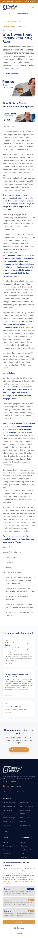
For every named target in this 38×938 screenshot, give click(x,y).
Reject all (19, 934)
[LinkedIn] (18, 791)
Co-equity (6, 831)
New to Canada (8, 821)
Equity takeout (25, 810)
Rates (23, 842)
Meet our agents (8, 846)
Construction (7, 825)
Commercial (24, 821)
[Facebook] (4, 791)
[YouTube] (22, 791)
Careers (5, 850)
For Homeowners (8, 1)
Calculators (24, 846)
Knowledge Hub (11, 12)
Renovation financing (10, 814)
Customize (20, 928)
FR (33, 1)
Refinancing (24, 802)
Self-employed (7, 810)
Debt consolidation (26, 806)
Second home (25, 818)
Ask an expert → (18, 750)
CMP (11, 547)
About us (5, 842)
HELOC (22, 814)
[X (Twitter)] (9, 791)
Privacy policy (7, 881)
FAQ (22, 853)
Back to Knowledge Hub (13, 21)
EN (29, 1)
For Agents (18, 1)
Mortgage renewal (9, 806)
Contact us (6, 853)
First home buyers (9, 802)
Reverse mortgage (9, 818)
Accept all (19, 922)
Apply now (24, 857)
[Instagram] (13, 791)
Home (4, 13)
